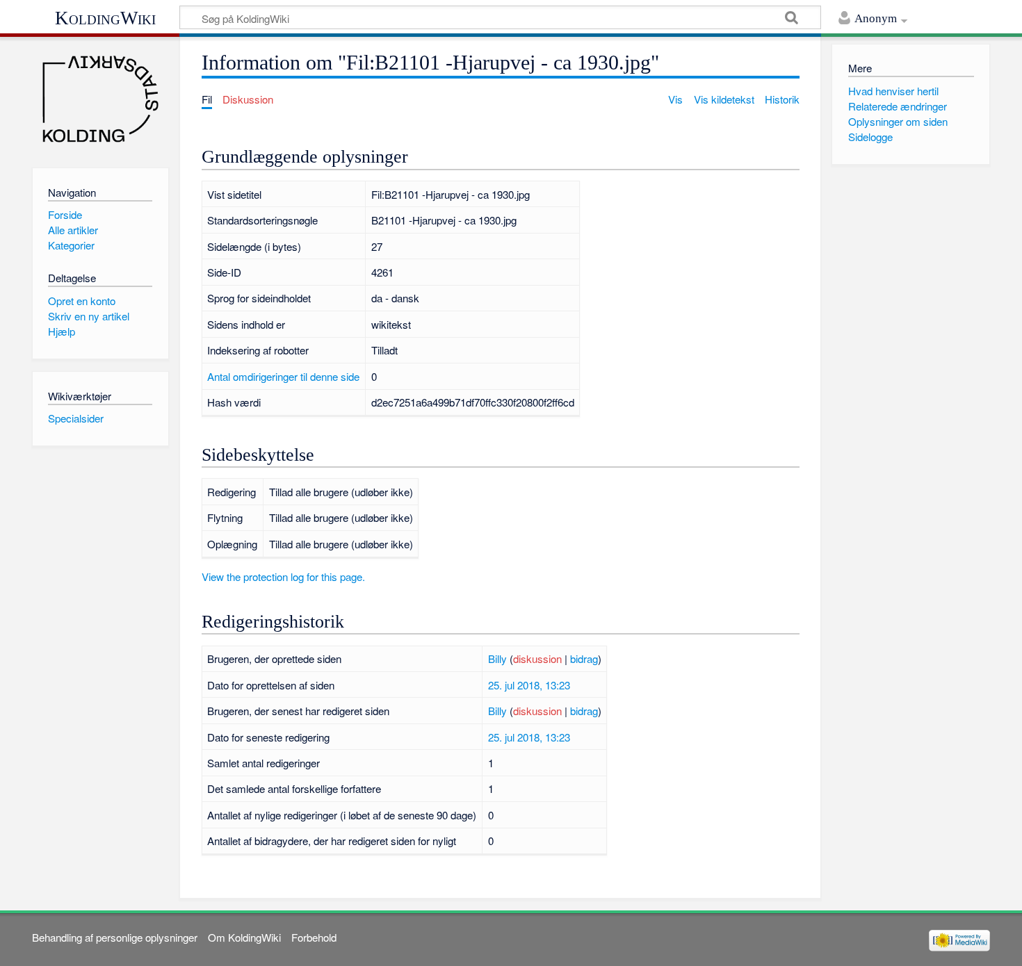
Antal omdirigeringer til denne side (283, 376)
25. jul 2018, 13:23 (529, 685)
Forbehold (313, 937)
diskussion (537, 658)
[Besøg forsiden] (100, 99)
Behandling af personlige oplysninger (114, 937)
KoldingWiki (105, 18)
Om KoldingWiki (244, 937)
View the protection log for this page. (283, 576)
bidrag (584, 658)
